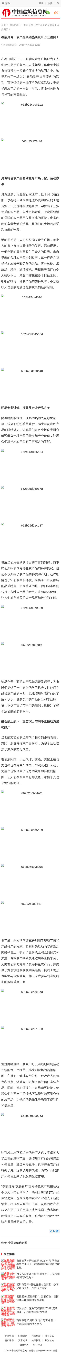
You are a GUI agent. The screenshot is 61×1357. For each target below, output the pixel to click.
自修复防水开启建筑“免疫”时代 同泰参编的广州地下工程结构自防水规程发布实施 (38, 1264)
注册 (50, 3)
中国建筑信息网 (9, 45)
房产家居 (9, 1340)
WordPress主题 (49, 1350)
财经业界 (22, 1335)
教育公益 (49, 1335)
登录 (41, 3)
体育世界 (24, 1345)
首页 (3, 25)
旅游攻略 (49, 1340)
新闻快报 (14, 25)
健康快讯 (36, 1340)
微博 (56, 12)
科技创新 (36, 1335)
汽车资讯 (22, 1340)
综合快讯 (37, 1345)
